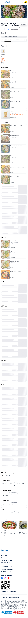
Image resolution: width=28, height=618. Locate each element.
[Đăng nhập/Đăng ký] (25, 2)
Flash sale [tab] (8, 39)
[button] (2, 2)
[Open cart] (22, 2)
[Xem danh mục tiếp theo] (25, 40)
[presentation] (12, 40)
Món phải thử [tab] (16, 39)
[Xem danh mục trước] (23, 40)
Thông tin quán (14, 29)
